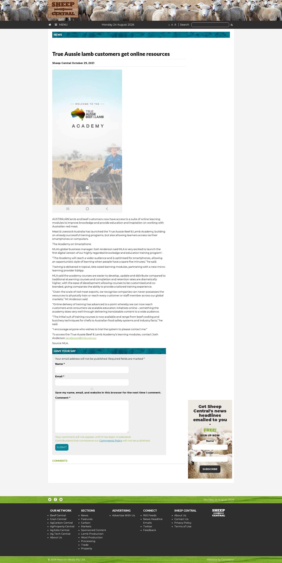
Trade (85, 544)
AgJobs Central (59, 530)
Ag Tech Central (60, 533)
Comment (62, 397)
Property (86, 548)
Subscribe (210, 469)
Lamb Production (92, 533)
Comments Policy (110, 440)
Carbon (85, 522)
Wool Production (92, 537)
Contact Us (181, 519)
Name (60, 363)
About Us (56, 537)
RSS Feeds (149, 515)
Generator (227, 559)
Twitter (147, 526)
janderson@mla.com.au (81, 338)
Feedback (149, 530)
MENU (63, 24)
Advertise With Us (123, 515)
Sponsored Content (93, 530)
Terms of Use (182, 526)
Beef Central (58, 515)
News (84, 515)
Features (87, 519)
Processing (88, 541)
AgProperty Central (62, 526)
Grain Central (58, 519)
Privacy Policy (182, 522)
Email (59, 376)
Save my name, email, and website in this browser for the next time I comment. (108, 392)
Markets (86, 526)
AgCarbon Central (61, 522)
